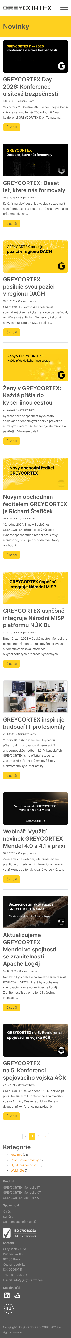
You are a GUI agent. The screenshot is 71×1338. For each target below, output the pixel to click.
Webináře (17, 1170)
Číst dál (11, 127)
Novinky (16, 1155)
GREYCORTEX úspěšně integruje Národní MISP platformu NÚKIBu (33, 617)
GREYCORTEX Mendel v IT (21, 1187)
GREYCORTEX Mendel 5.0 (21, 1198)
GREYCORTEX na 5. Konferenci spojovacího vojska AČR (34, 1070)
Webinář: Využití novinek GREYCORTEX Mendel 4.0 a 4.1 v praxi (34, 838)
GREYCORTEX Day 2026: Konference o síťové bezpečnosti (30, 86)
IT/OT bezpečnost (23, 1165)
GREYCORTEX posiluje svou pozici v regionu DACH (29, 286)
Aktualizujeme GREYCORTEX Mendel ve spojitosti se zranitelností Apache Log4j (29, 949)
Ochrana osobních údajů (20, 1222)
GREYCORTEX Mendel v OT (22, 1192)
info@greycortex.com (28, 1280)
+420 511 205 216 (15, 1275)
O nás (7, 1211)
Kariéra (8, 1216)
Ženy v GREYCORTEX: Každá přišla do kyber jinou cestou (32, 395)
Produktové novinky (25, 1160)
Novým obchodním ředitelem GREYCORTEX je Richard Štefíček (35, 504)
